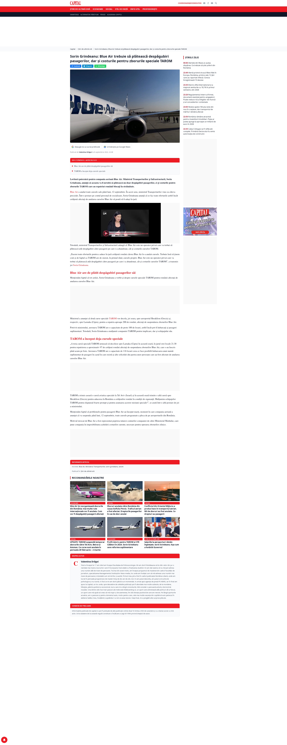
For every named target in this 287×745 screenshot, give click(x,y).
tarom (121, 467)
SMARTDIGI (74, 14)
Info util (135, 9)
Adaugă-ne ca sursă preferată (87, 147)
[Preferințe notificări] (4, 740)
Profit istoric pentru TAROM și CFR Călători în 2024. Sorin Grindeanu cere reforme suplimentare (123, 545)
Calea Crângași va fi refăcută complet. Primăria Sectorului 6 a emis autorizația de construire (199, 131)
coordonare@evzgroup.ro (189, 3)
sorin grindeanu (112, 467)
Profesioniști (150, 9)
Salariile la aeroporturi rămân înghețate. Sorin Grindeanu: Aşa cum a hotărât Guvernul (161, 545)
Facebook (77, 66)
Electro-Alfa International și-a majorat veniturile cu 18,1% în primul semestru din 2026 (198, 87)
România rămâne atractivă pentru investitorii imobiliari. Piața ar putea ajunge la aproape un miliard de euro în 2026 (199, 120)
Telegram (89, 66)
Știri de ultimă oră (80, 9)
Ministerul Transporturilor (95, 467)
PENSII (102, 14)
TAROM (112, 318)
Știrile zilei (192, 57)
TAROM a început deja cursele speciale (89, 171)
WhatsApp (101, 66)
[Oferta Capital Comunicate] (200, 221)
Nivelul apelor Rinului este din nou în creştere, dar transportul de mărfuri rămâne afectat (198, 109)
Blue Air (74, 191)
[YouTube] (212, 3)
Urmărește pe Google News (118, 147)
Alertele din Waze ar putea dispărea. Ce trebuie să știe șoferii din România (199, 65)
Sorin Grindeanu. (81, 265)
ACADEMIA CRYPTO (114, 14)
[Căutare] (216, 3)
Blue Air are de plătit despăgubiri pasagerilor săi (93, 166)
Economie (98, 9)
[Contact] (204, 3)
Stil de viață (121, 9)
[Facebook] (208, 3)
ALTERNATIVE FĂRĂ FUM (89, 14)
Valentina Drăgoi (85, 152)
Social (109, 9)
